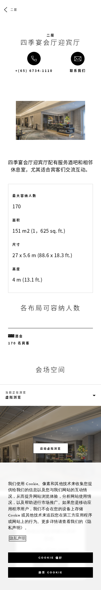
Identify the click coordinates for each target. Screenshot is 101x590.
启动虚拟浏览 (50, 448)
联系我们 (78, 70)
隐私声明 (17, 538)
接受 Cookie (50, 572)
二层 (14, 9)
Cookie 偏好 (50, 557)
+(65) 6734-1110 (34, 70)
